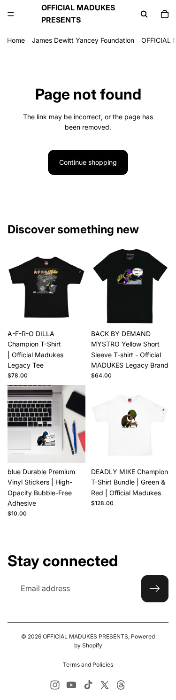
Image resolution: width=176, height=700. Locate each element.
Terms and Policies (88, 664)
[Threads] (121, 685)
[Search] (144, 14)
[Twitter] (104, 685)
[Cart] (164, 14)
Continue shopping (88, 162)
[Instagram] (55, 685)
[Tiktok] (88, 685)
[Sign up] (154, 588)
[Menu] (11, 14)
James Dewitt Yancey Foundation (83, 40)
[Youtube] (71, 685)
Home (16, 40)
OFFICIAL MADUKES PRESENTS (85, 636)
